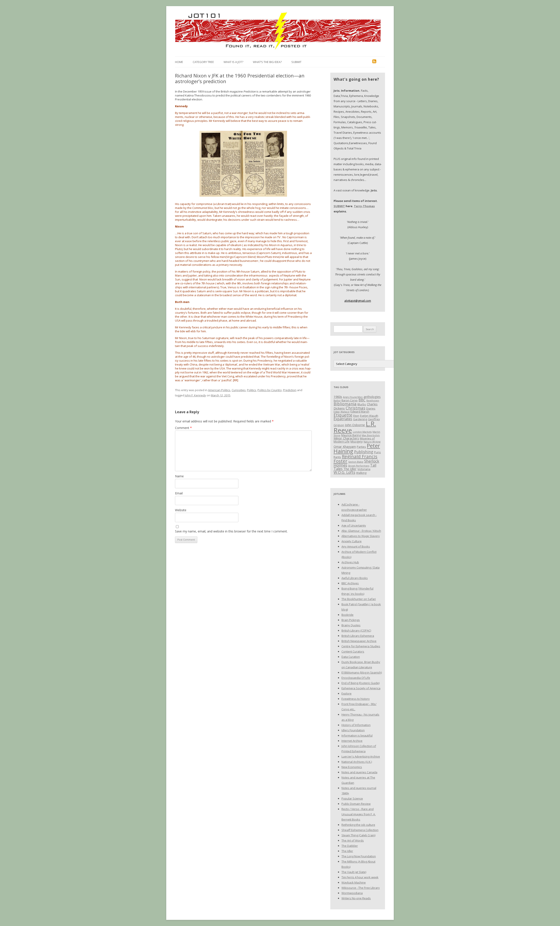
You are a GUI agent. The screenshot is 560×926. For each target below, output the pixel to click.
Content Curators (352, 651)
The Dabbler (349, 846)
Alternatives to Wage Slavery (360, 536)
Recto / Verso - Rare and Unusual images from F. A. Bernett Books (358, 814)
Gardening (360, 419)
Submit (296, 62)
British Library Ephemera (357, 636)
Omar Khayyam (345, 446)
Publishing (363, 451)
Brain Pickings (350, 620)
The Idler (350, 469)
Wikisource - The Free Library (360, 888)
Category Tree (203, 62)
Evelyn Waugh (369, 416)
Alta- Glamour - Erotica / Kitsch (361, 531)
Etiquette (343, 415)
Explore (346, 693)
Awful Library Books (354, 578)
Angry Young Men (353, 397)
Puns (377, 452)
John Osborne (355, 425)
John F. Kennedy (195, 395)
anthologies (372, 396)
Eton (356, 416)
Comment (183, 428)
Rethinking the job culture (358, 825)
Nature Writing (372, 441)
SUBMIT (339, 206)
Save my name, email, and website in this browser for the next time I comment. (231, 531)
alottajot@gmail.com (357, 301)
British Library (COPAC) (356, 630)
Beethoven (372, 400)
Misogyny (356, 441)
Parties (361, 447)
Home (179, 62)
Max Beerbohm (371, 435)
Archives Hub (350, 562)
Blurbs (361, 404)
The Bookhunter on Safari (358, 599)
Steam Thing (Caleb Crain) (358, 835)
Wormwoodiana (352, 893)
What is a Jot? (233, 62)
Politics (251, 390)
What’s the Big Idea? (267, 62)
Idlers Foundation (353, 730)
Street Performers (358, 465)
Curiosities (239, 390)
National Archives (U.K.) (356, 762)
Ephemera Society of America (360, 688)
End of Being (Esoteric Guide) (360, 683)
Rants (337, 457)
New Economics (351, 767)
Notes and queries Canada (359, 772)
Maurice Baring (351, 435)
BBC (362, 400)
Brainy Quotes (350, 625)
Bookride (347, 615)
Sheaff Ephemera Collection (359, 830)
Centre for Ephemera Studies (360, 646)
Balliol (337, 400)
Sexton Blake (355, 461)
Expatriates (343, 419)
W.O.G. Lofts (344, 472)
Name (179, 476)
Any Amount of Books (355, 546)
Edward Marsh (359, 411)
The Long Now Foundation (358, 856)
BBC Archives (350, 583)
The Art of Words (352, 840)
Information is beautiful (357, 735)
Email (179, 493)
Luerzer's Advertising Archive (360, 756)
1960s (338, 396)
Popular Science (352, 798)
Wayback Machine (353, 882)
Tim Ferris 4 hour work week (359, 877)
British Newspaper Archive (358, 641)
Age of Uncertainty (353, 525)
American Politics (219, 390)
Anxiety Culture (351, 541)
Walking (361, 473)
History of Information (356, 725)
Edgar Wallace (342, 411)
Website (180, 510)
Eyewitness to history (355, 699)
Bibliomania (345, 403)
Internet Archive (351, 741)
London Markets (362, 431)
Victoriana (363, 469)
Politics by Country (269, 390)
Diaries (370, 408)
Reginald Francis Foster (355, 458)
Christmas (355, 408)
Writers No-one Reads (356, 898)
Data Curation (350, 657)
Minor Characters (346, 438)
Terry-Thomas (364, 206)
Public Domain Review (356, 804)
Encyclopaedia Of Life (355, 678)
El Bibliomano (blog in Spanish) (361, 672)
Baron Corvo (349, 400)
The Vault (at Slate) (353, 872)
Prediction (289, 390)
